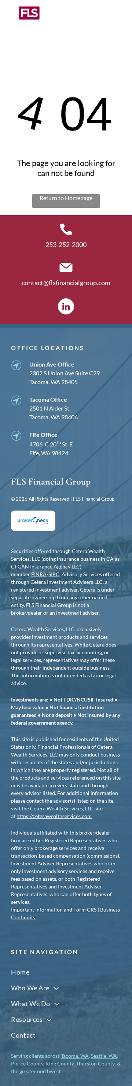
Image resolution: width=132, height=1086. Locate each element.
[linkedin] (66, 307)
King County (59, 1063)
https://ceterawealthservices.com (54, 816)
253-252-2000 (66, 244)
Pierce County (27, 1063)
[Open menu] (116, 19)
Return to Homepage (66, 197)
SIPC (53, 574)
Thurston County (95, 1063)
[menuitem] (66, 972)
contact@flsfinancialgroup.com (66, 283)
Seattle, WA (104, 1056)
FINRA (39, 574)
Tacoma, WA (75, 1056)
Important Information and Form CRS (53, 909)
